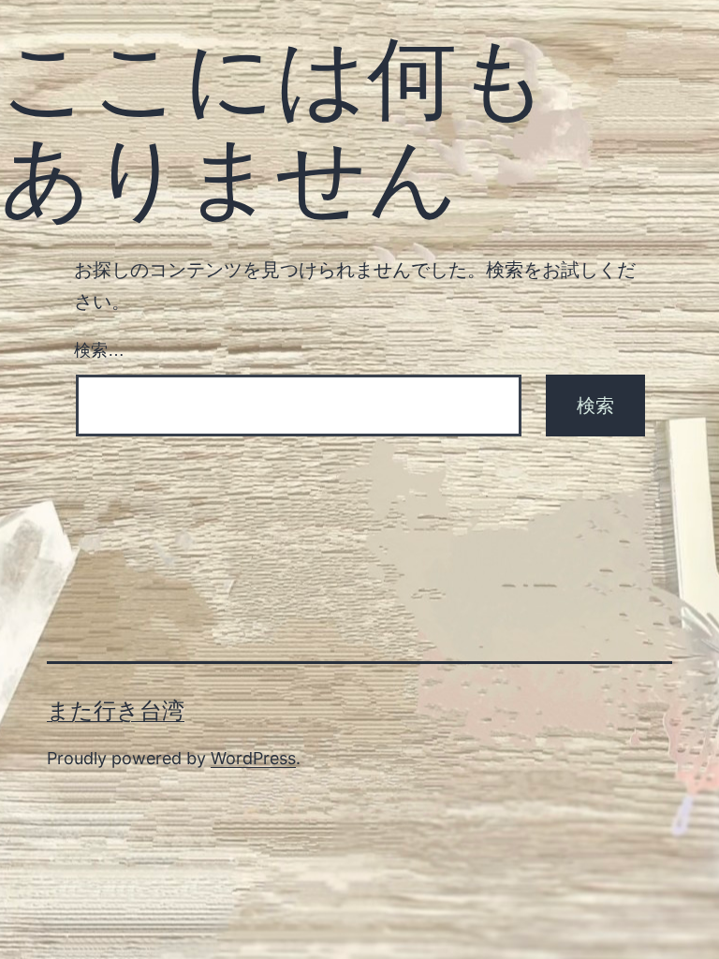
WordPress (253, 758)
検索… (99, 350)
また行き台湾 (115, 710)
